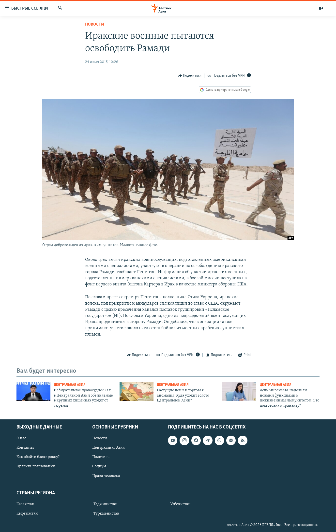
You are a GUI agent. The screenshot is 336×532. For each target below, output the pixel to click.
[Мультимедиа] (320, 8)
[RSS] (242, 440)
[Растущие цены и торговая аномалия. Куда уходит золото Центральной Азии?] (136, 391)
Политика (101, 457)
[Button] (190, 76)
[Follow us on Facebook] (196, 440)
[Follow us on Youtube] (172, 440)
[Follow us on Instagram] (184, 440)
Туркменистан (106, 514)
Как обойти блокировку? (38, 457)
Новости (94, 24)
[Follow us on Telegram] (207, 440)
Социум (99, 466)
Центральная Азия (70, 385)
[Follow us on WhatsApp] (219, 440)
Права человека (106, 476)
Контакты (25, 448)
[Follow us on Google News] (231, 440)
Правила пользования (35, 466)
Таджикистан (105, 504)
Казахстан (25, 504)
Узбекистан (180, 504)
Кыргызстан (27, 514)
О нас (21, 438)
